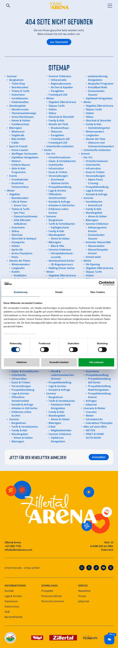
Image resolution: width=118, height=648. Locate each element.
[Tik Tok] (96, 567)
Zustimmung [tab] (20, 292)
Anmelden (98, 457)
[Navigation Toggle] (109, 5)
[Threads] (110, 567)
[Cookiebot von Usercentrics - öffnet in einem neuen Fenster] (101, 283)
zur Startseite (59, 42)
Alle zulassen (96, 362)
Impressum (11, 601)
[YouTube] (103, 567)
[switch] (44, 349)
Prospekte (47, 591)
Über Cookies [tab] (97, 292)
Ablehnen (21, 362)
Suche (8, 5)
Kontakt (9, 591)
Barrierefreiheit (13, 617)
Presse (82, 596)
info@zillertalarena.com (18, 549)
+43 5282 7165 (13, 546)
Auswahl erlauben (59, 362)
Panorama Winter (51, 596)
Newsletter (84, 591)
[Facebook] (89, 567)
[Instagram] (82, 567)
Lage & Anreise (13, 596)
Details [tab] (59, 292)
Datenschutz (12, 606)
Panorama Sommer (52, 601)
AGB (7, 611)
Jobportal (83, 601)
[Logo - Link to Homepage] (59, 5)
